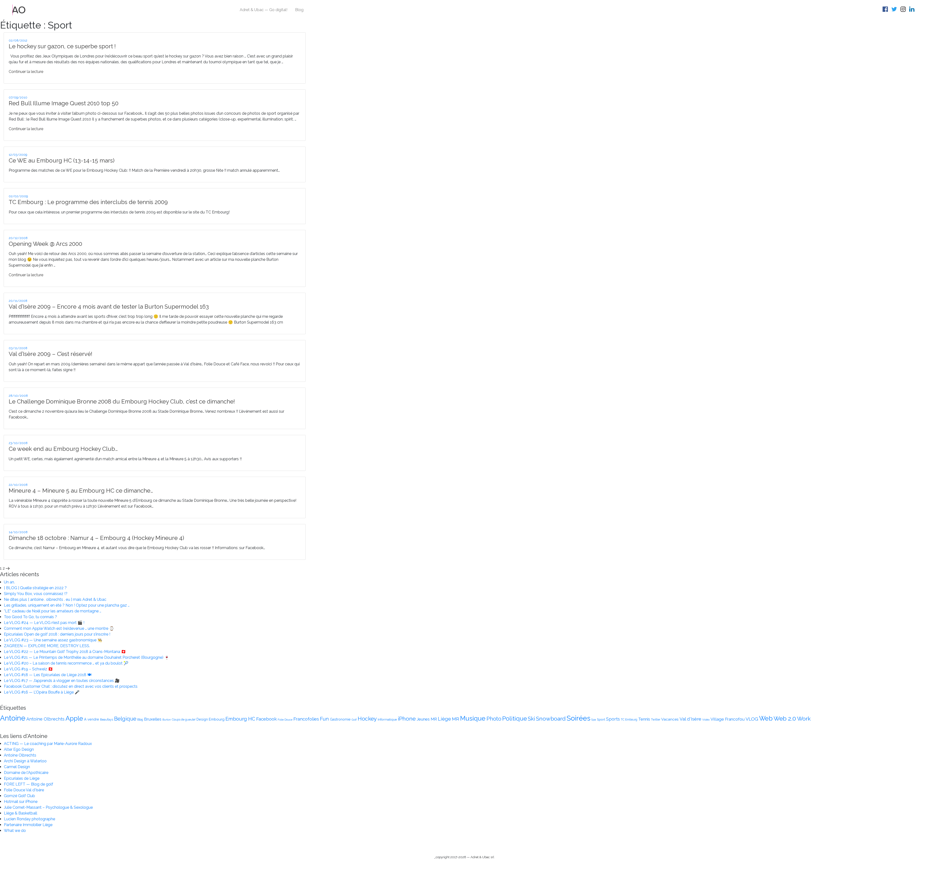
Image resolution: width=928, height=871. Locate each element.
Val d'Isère (690, 719)
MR (455, 719)
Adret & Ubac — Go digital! (263, 9)
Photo (493, 718)
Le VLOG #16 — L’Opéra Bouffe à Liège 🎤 (42, 692)
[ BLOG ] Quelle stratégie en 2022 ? (35, 588)
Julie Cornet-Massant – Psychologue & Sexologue (48, 807)
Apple (74, 718)
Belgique (125, 719)
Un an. (9, 582)
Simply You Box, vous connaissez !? (35, 593)
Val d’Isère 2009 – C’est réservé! (50, 353)
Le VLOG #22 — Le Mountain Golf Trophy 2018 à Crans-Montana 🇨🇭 (65, 651)
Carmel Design (17, 767)
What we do (15, 830)
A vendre (91, 719)
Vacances (670, 719)
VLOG (752, 719)
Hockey (367, 718)
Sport (601, 719)
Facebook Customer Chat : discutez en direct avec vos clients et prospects (71, 686)
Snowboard (551, 718)
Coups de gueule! (184, 719)
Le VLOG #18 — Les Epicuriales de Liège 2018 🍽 (47, 675)
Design (202, 719)
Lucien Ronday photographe (29, 819)
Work (804, 718)
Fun (324, 719)
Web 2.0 (785, 718)
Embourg (217, 719)
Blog (299, 9)
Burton (166, 719)
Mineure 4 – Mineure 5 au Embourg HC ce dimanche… (81, 490)
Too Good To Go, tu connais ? (30, 617)
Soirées (578, 718)
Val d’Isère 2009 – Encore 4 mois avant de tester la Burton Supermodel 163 (109, 306)
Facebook (266, 719)
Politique (514, 718)
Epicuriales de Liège (21, 778)
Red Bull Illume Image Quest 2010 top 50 (63, 103)
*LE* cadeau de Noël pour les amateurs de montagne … (52, 611)
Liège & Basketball (20, 813)
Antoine (12, 718)
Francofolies (306, 719)
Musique (473, 718)
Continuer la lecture (26, 71)
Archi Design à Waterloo (25, 761)
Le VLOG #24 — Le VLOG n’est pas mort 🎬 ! (44, 622)
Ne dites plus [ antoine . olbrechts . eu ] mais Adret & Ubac (55, 599)
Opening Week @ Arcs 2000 (45, 243)
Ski (531, 718)
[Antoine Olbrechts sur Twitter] (895, 10)
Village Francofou (727, 719)
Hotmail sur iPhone (20, 801)
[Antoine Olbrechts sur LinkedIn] (912, 10)
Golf (354, 719)
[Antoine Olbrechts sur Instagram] (904, 10)
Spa (593, 719)
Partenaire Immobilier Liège (28, 824)
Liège (444, 719)
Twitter (655, 719)
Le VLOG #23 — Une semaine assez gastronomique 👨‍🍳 (53, 640)
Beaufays (106, 719)
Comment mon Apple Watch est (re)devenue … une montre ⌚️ (59, 628)
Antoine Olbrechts (45, 719)
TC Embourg (629, 719)
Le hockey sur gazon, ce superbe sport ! (62, 46)
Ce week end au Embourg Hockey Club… (63, 448)
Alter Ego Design (19, 749)
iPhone (407, 718)
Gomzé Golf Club (19, 795)
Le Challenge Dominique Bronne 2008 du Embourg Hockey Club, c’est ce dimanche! (122, 401)
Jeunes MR (427, 719)
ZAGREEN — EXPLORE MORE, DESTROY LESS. (47, 646)
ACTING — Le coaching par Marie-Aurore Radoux (48, 743)
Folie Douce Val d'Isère (24, 790)
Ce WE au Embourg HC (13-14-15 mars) (62, 160)
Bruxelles (152, 719)
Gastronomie (340, 719)
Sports (613, 719)
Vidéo (706, 719)
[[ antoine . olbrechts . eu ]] (19, 9)
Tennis (644, 719)
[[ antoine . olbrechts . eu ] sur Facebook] (886, 10)
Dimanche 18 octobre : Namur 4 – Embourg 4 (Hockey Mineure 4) (96, 537)
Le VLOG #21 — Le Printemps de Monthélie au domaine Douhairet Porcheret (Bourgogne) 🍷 (86, 657)
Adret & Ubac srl (482, 857)
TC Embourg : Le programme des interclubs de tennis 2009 (88, 201)
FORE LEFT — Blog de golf (28, 784)
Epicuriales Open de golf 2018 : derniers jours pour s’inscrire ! (57, 634)
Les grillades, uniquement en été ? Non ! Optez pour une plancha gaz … (67, 605)
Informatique (387, 719)
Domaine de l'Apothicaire (26, 772)
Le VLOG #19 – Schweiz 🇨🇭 (28, 669)
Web (766, 718)
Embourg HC (240, 719)
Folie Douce (285, 719)
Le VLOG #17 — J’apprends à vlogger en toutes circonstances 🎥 (62, 680)
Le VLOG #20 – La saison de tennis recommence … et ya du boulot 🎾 (66, 663)
